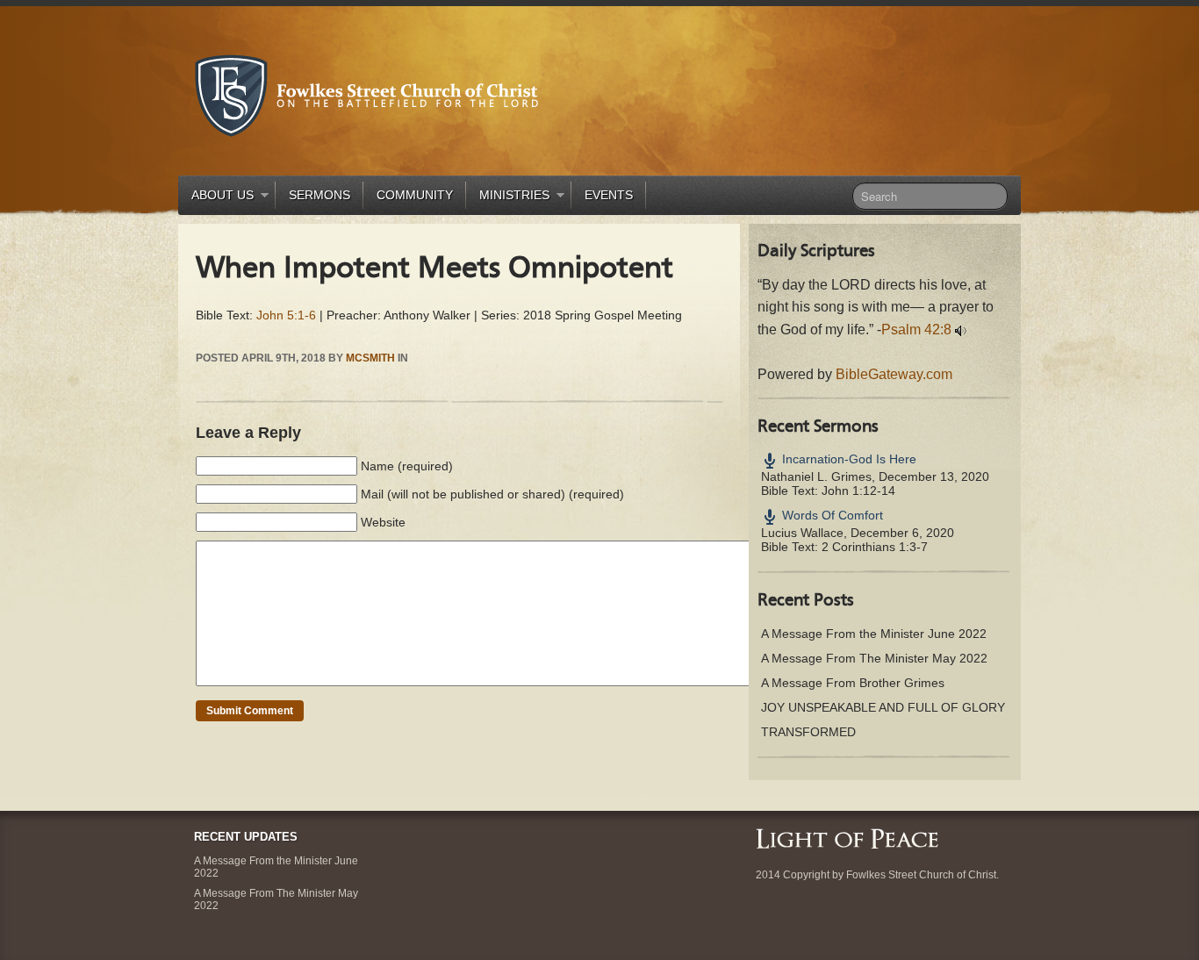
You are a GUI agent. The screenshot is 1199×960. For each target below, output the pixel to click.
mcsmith (370, 358)
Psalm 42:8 (916, 329)
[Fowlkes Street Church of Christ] (366, 94)
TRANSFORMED (808, 732)
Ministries (507, 198)
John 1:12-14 (858, 491)
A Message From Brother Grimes (852, 683)
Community (415, 195)
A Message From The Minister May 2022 (874, 658)
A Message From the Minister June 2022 (874, 634)
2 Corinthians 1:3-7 (875, 547)
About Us (216, 198)
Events (609, 195)
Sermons (319, 195)
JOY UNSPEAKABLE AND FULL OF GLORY (883, 707)
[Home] (847, 837)
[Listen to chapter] (960, 329)
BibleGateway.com (894, 374)
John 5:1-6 (286, 315)
